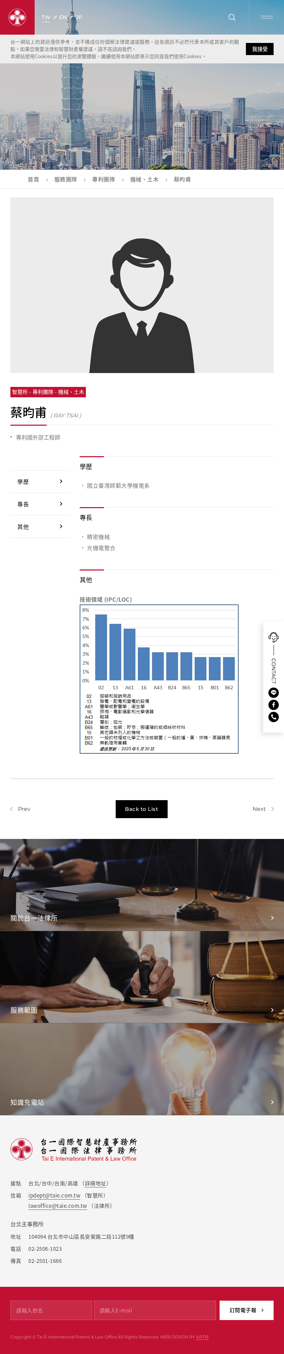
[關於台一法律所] (142, 885)
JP (79, 17)
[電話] (273, 717)
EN (63, 17)
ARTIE (202, 1336)
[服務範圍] (142, 977)
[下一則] (263, 809)
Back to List (141, 809)
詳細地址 (95, 1183)
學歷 (23, 481)
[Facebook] (273, 705)
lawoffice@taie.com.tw (57, 1206)
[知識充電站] (142, 1069)
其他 (23, 526)
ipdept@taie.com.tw (54, 1195)
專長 (23, 504)
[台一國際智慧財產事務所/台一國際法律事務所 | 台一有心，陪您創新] (17, 17)
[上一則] (20, 809)
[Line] (273, 693)
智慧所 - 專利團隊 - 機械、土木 (48, 392)
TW (46, 17)
